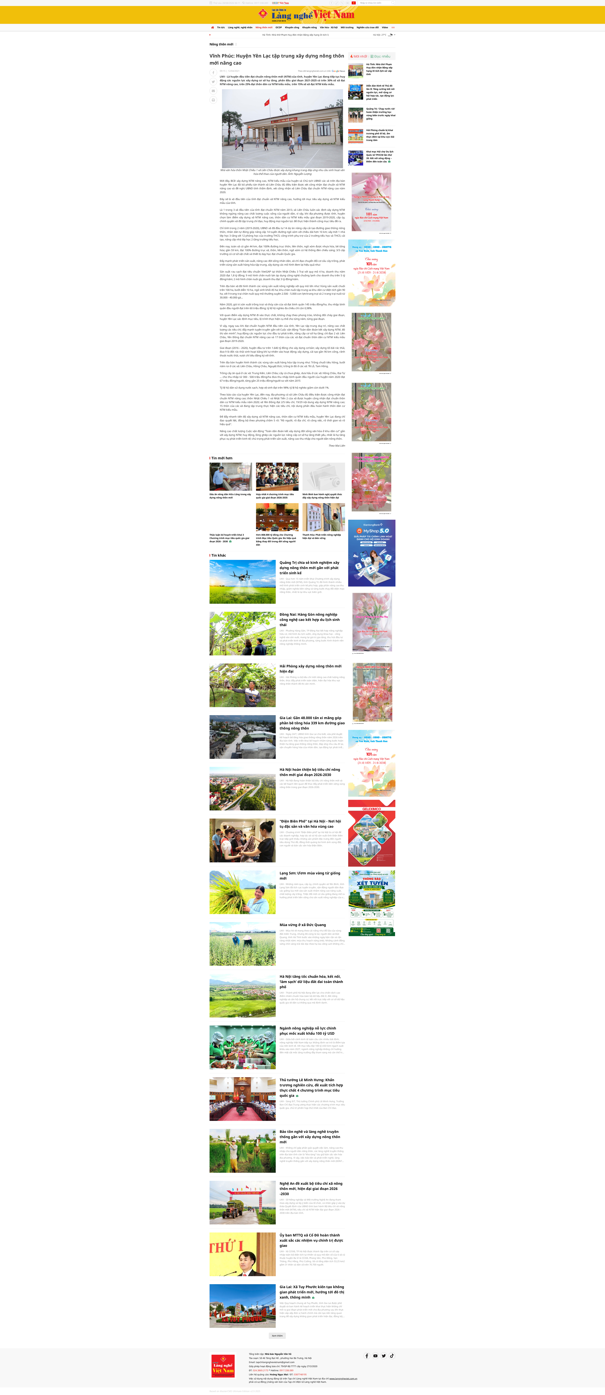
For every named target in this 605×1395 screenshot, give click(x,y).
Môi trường (347, 27)
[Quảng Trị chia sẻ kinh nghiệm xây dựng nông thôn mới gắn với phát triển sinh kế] (243, 582)
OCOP (279, 27)
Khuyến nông (309, 27)
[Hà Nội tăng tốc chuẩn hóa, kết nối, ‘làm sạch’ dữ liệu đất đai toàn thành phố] (243, 995)
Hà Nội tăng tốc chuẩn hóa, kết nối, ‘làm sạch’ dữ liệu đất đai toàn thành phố (311, 981)
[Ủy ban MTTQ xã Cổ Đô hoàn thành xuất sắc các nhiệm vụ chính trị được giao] (243, 1254)
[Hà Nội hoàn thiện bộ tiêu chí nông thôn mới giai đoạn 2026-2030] (243, 789)
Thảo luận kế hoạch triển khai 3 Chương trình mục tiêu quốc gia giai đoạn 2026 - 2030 (229, 538)
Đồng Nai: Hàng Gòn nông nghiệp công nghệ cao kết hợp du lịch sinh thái (310, 619)
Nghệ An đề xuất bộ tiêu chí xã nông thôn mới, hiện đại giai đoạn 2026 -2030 (311, 1188)
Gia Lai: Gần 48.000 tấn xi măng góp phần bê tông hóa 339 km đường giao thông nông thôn (312, 722)
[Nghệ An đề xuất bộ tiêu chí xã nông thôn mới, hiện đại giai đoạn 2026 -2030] (243, 1202)
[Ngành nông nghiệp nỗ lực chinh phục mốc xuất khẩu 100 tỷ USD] (243, 1047)
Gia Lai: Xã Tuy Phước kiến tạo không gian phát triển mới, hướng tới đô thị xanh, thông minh (312, 1291)
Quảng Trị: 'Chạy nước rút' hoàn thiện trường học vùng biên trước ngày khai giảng (380, 113)
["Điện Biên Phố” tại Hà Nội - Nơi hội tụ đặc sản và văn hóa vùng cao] (243, 840)
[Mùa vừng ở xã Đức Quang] (243, 944)
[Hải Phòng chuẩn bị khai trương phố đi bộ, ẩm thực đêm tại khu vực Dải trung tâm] (355, 136)
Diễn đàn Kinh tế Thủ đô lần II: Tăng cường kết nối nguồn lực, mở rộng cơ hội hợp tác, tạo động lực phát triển (380, 92)
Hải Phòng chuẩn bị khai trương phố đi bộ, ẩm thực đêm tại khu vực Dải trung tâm (380, 135)
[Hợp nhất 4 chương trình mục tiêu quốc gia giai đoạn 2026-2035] (277, 477)
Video (385, 27)
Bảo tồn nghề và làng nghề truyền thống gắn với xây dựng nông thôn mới (310, 1136)
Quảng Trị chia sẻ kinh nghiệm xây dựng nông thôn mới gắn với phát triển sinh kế (309, 567)
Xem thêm (277, 1335)
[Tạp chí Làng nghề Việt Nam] (223, 1365)
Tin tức (221, 27)
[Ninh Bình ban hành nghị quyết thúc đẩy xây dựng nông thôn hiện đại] (323, 477)
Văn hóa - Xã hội (329, 27)
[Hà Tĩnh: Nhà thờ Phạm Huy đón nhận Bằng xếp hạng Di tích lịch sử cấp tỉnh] (355, 70)
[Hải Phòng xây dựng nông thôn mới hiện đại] (243, 685)
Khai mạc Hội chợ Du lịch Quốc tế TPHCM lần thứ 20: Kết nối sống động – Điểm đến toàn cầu (379, 156)
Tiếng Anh (354, 2)
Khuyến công (292, 27)
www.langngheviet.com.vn (343, 1378)
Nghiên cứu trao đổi (368, 27)
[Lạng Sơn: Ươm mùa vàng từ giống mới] (243, 892)
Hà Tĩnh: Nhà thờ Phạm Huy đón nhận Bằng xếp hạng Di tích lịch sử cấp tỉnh (256, 34)
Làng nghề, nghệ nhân (240, 27)
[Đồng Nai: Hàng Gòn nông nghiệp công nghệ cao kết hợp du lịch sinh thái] (243, 633)
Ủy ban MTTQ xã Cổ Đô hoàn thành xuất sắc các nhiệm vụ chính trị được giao (311, 1240)
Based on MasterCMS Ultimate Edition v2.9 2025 (235, 1391)
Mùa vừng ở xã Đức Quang (303, 924)
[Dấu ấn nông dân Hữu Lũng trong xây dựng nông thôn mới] (231, 477)
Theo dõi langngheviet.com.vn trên (314, 71)
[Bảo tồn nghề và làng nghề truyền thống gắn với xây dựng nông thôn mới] (243, 1151)
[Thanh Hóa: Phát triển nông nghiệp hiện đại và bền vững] (323, 517)
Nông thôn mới (264, 27)
